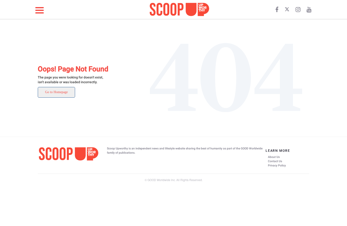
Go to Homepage (56, 92)
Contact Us (275, 161)
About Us (274, 157)
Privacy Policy (277, 165)
